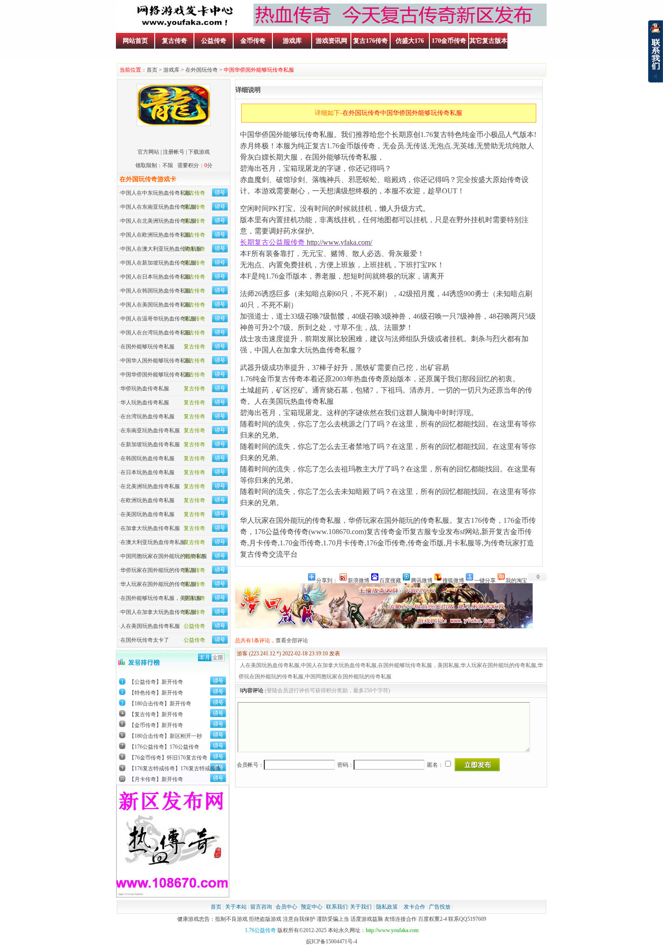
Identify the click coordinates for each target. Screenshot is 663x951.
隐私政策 (387, 907)
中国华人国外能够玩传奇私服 (155, 360)
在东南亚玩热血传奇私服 (150, 430)
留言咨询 (261, 907)
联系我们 (337, 907)
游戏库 (292, 40)
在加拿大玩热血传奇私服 (150, 528)
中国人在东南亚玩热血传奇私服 (158, 207)
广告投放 (440, 907)
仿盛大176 (410, 40)
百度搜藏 (390, 579)
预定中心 (311, 907)
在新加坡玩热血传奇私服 (150, 444)
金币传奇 (253, 40)
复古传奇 (174, 40)
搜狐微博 (453, 579)
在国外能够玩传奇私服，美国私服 (161, 598)
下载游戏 (199, 152)
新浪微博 (358, 579)
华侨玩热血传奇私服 (144, 388)
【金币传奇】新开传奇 (156, 725)
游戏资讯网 (331, 40)
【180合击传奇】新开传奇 (160, 703)
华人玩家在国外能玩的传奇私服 (158, 584)
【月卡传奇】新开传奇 (156, 779)
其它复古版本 (488, 40)
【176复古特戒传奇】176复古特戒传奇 (175, 768)
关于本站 (236, 907)
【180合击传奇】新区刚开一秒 (165, 736)
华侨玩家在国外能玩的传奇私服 (158, 570)
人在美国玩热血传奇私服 (150, 626)
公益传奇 (213, 40)
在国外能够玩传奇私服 (147, 346)
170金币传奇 (449, 40)
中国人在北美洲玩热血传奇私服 (158, 221)
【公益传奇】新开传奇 (156, 682)
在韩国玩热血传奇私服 (147, 458)
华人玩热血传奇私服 (144, 402)
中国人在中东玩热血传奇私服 (155, 193)
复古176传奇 (370, 40)
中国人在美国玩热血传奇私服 (155, 305)
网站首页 (135, 40)
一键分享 (485, 579)
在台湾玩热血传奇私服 (147, 416)
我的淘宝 (516, 579)
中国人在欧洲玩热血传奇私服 (155, 235)
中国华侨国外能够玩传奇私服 (155, 374)
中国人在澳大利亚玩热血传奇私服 (161, 249)
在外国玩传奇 (201, 70)
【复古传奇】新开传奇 (156, 714)
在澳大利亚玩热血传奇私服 (152, 542)
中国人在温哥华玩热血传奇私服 (158, 318)
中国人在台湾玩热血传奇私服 (155, 332)
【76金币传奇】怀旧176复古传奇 (168, 757)
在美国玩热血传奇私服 (147, 514)
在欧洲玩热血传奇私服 (147, 500)
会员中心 (286, 907)
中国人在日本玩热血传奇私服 (155, 277)
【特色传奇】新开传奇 (156, 693)
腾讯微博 (422, 579)
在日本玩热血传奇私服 (147, 472)
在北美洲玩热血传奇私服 (150, 486)
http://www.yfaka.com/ (339, 242)
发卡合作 (414, 907)
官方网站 (148, 152)
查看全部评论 (292, 640)
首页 (152, 70)
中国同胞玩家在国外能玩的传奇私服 (163, 556)
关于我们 (361, 907)
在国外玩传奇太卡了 (144, 640)
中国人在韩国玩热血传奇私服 (155, 291)
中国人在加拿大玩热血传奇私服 (158, 612)
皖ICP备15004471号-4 (331, 941)
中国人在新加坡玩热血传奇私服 (158, 263)
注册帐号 (173, 152)
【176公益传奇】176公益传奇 (164, 747)
